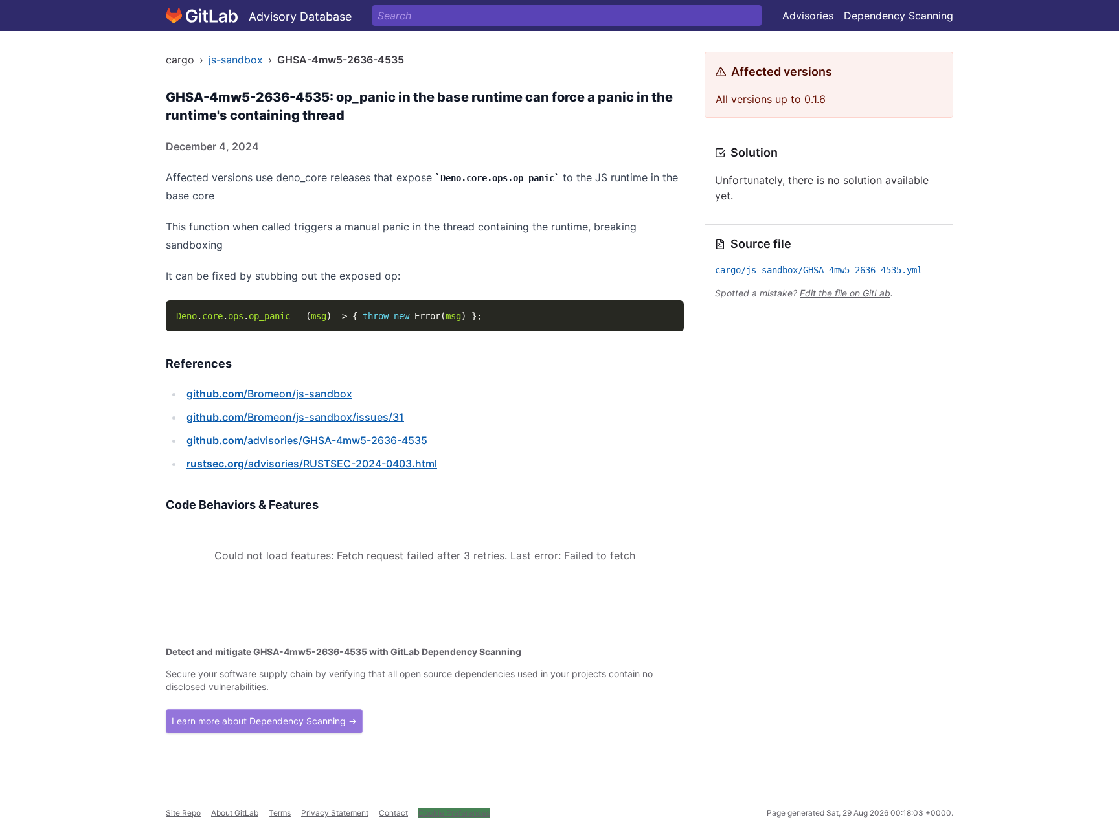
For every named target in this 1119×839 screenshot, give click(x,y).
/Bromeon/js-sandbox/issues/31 (295, 416)
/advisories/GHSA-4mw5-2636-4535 (306, 440)
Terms (280, 813)
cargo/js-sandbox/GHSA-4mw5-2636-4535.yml (818, 270)
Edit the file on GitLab (845, 292)
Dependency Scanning (898, 15)
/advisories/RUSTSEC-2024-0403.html (311, 463)
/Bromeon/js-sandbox (269, 393)
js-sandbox (236, 59)
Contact (393, 813)
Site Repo (183, 813)
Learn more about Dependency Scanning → (264, 720)
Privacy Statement (334, 813)
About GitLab (234, 813)
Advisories (807, 15)
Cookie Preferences (454, 813)
